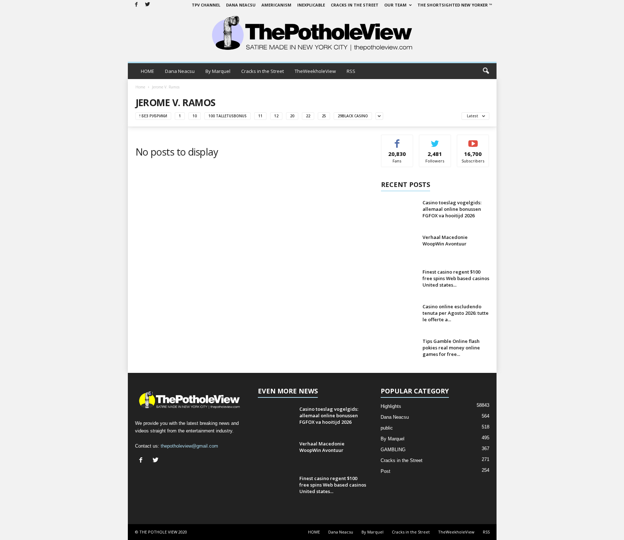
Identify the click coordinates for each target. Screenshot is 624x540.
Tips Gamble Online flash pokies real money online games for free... (451, 347)
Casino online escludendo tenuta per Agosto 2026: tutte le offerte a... (455, 313)
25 (324, 115)
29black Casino (353, 115)
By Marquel (217, 71)
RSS (351, 71)
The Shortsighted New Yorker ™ (454, 5)
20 (292, 115)
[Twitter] (147, 5)
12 (276, 115)
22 (308, 115)
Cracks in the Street (354, 5)
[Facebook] (136, 5)
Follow (434, 140)
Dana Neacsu (241, 5)
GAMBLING (393, 449)
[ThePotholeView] (312, 34)
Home (140, 87)
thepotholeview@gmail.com (189, 446)
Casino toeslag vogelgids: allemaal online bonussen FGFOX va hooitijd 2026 (451, 209)
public (387, 428)
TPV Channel (206, 5)
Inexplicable (311, 5)
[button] (486, 71)
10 (194, 115)
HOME (147, 71)
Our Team (395, 5)
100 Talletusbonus (227, 115)
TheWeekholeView (315, 71)
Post (385, 471)
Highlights (391, 406)
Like (397, 140)
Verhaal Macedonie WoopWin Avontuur (445, 240)
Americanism (276, 5)
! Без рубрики (153, 115)
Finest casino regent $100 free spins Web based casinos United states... (455, 278)
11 (260, 115)
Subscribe (473, 140)
